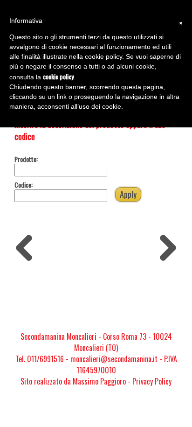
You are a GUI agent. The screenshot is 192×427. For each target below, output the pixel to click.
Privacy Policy (151, 381)
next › (165, 241)
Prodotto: (26, 159)
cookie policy (58, 76)
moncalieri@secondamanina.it (114, 358)
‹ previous (27, 245)
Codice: (23, 184)
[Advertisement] (96, 295)
